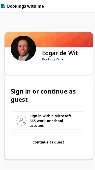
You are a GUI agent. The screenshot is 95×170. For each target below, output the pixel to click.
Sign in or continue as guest (43, 95)
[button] (89, 6)
